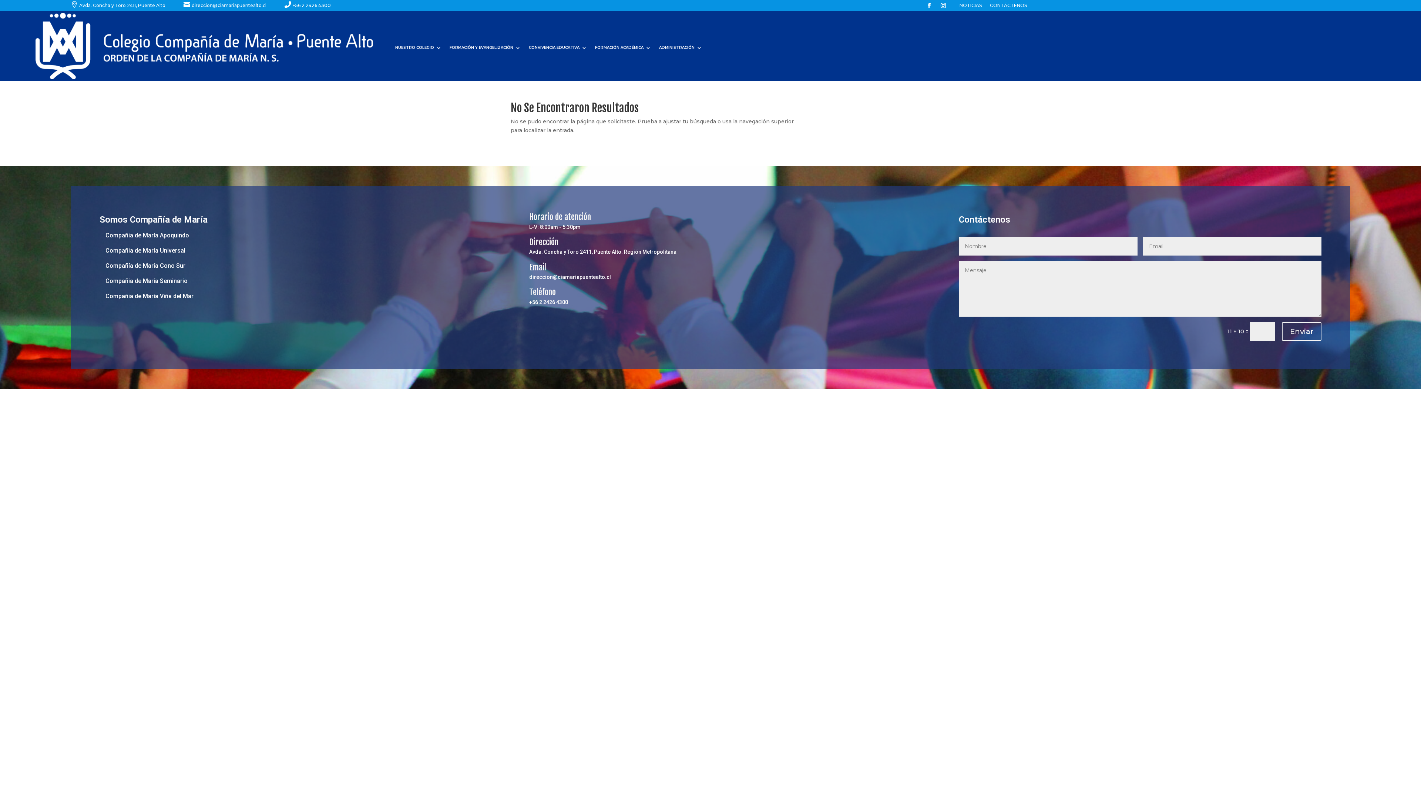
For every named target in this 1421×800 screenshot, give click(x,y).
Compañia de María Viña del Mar (149, 296)
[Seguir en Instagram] (943, 5)
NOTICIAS (971, 5)
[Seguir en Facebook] (929, 5)
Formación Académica (619, 47)
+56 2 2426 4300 (548, 302)
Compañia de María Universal (145, 250)
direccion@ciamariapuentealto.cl (570, 277)
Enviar (1301, 331)
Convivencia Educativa (554, 47)
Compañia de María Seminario (146, 280)
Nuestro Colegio (414, 47)
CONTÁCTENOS (1008, 5)
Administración (677, 47)
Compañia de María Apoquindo (147, 235)
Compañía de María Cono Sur (145, 265)
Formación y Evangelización (481, 47)
